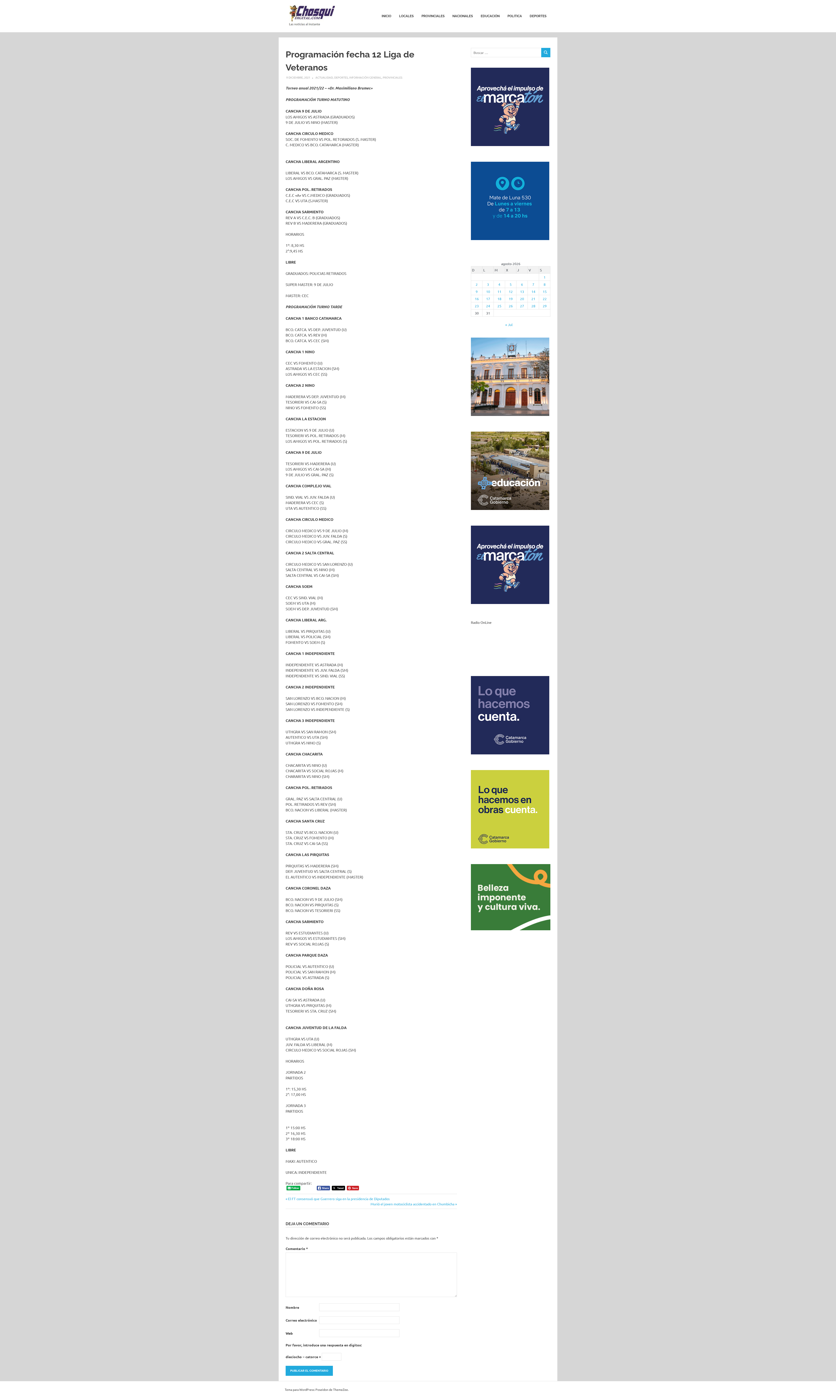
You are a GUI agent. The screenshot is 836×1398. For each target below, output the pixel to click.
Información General (365, 77)
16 (477, 298)
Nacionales (462, 16)
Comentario (297, 1248)
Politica (514, 16)
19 (511, 298)
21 (533, 298)
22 (545, 298)
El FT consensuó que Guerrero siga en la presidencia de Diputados (339, 1198)
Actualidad (324, 77)
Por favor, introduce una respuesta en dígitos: (324, 1345)
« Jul (508, 324)
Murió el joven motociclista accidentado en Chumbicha (412, 1204)
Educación (490, 16)
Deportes (538, 16)
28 (533, 306)
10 (488, 291)
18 (499, 298)
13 (522, 291)
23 (477, 306)
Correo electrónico (301, 1320)
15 (545, 291)
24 (488, 306)
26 (511, 306)
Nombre (292, 1307)
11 (499, 291)
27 (522, 306)
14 (533, 291)
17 (488, 298)
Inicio (386, 16)
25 (499, 306)
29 (545, 306)
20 (522, 298)
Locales (406, 16)
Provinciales (433, 16)
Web (289, 1333)
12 (511, 291)
